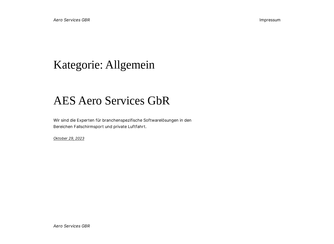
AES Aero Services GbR (111, 100)
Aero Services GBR (71, 19)
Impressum (270, 19)
